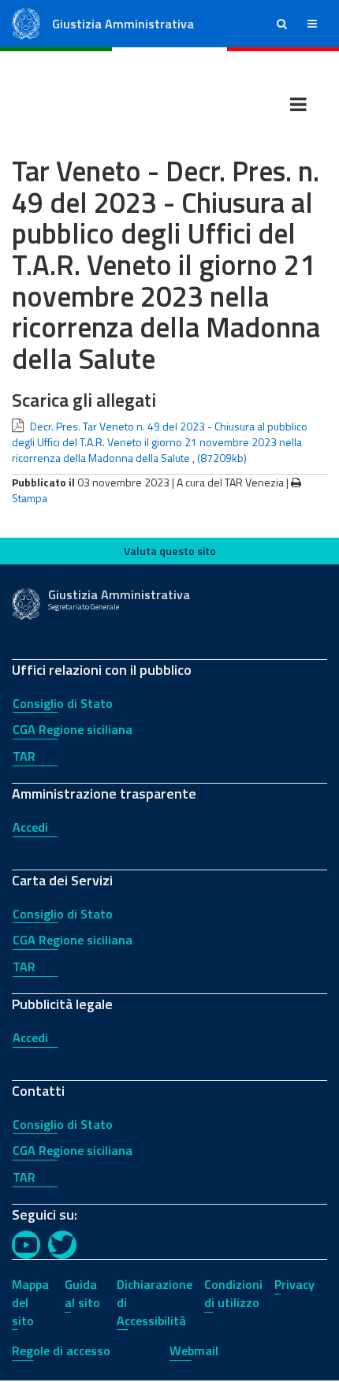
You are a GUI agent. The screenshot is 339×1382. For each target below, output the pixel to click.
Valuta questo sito (170, 550)
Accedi (30, 827)
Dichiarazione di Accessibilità (154, 1302)
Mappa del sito (30, 1302)
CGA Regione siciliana (72, 729)
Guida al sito (82, 1293)
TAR (24, 756)
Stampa (29, 498)
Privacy (294, 1284)
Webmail (194, 1350)
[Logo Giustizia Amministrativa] (26, 22)
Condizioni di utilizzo (233, 1293)
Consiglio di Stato (63, 703)
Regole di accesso (61, 1350)
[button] (281, 23)
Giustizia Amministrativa (123, 23)
